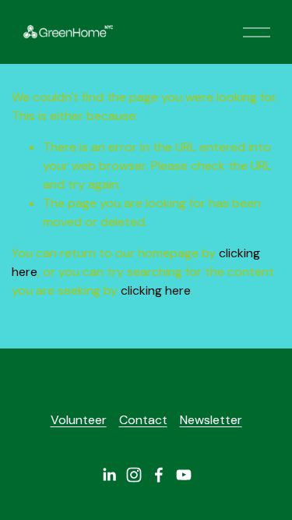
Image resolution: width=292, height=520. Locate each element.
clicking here (156, 290)
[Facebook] (159, 475)
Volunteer (79, 420)
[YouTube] (184, 475)
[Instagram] (134, 475)
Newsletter (211, 420)
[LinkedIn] (109, 475)
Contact (143, 420)
